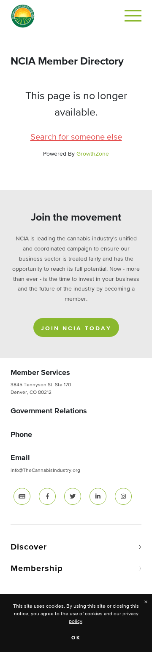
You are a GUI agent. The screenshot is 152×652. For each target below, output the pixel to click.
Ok (76, 638)
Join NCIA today (76, 328)
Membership (37, 568)
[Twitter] (72, 496)
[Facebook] (47, 496)
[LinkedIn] (98, 496)
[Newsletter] (22, 496)
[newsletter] (22, 496)
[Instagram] (123, 496)
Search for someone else (76, 137)
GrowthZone (92, 154)
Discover (29, 547)
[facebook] (47, 496)
